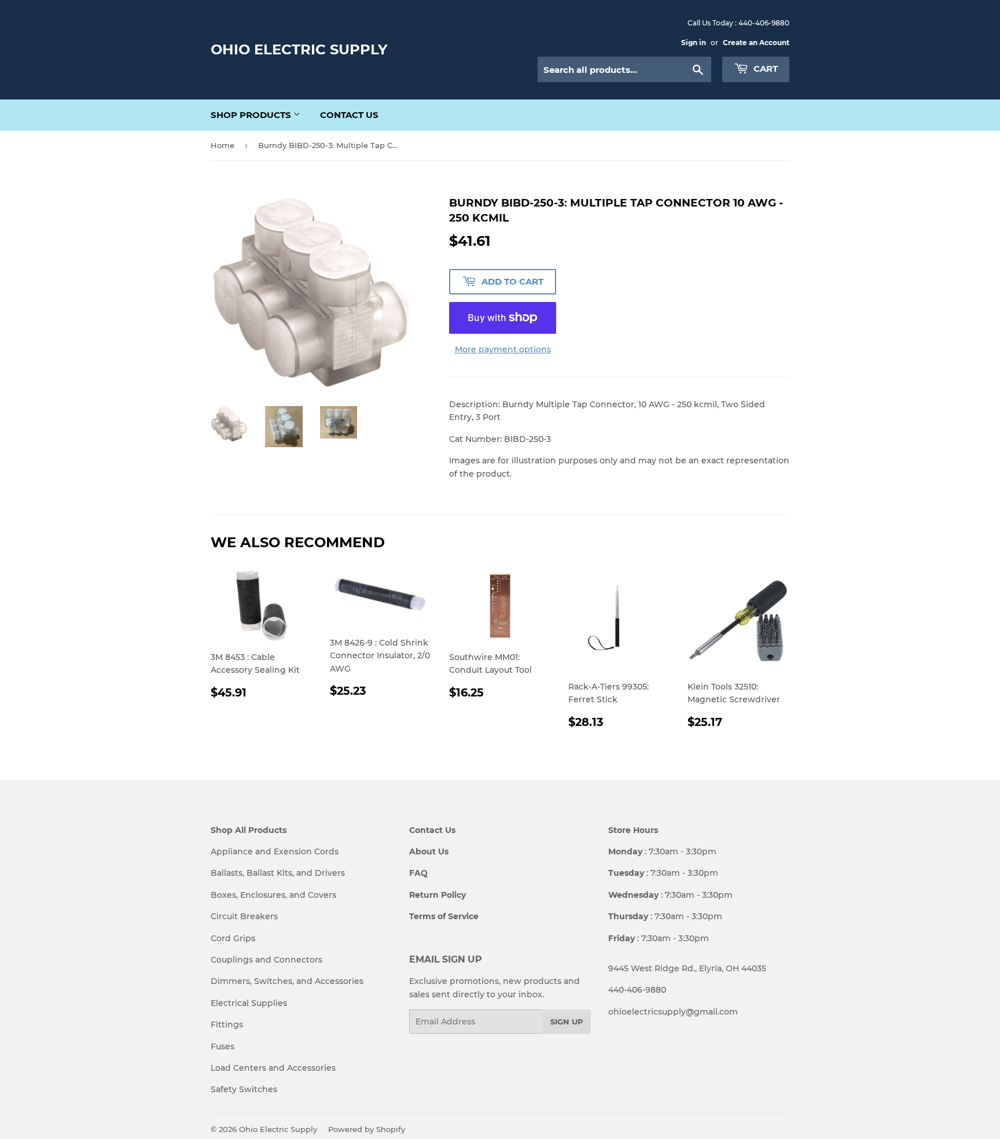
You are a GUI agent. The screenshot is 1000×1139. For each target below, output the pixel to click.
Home (222, 145)
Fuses (222, 1046)
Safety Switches (244, 1089)
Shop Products (252, 114)
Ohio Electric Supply (299, 49)
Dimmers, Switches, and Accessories (287, 981)
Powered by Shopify (366, 1129)
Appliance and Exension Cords (275, 851)
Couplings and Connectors (266, 959)
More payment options (503, 349)
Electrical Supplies (249, 1003)
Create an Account (756, 42)
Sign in (693, 42)
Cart (764, 68)
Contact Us (349, 114)
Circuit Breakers (244, 916)
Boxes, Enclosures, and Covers (273, 895)
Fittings (227, 1024)
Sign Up (566, 1021)
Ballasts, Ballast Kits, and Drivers (278, 873)
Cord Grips (233, 938)
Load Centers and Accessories (273, 1068)
